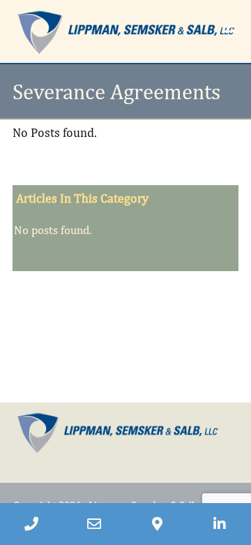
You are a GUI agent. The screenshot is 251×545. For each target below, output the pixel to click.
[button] (230, 31)
